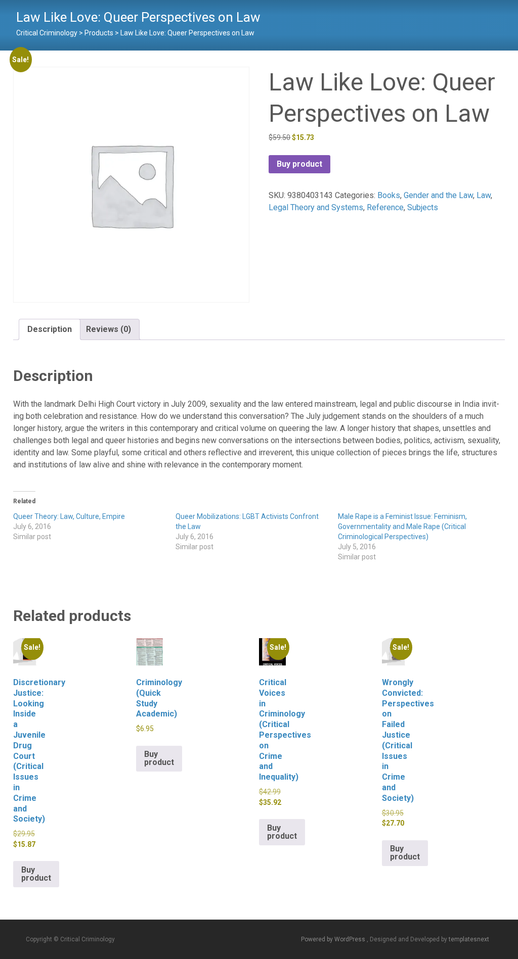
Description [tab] (49, 329)
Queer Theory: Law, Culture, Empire (69, 516)
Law (484, 195)
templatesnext (469, 939)
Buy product (299, 164)
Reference (385, 207)
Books (388, 195)
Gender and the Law (438, 195)
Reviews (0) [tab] (108, 329)
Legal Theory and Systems (316, 207)
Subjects (422, 207)
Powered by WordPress (334, 939)
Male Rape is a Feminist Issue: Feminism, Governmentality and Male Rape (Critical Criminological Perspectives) (402, 526)
